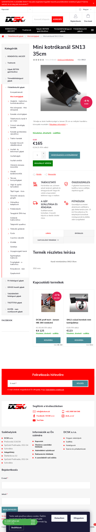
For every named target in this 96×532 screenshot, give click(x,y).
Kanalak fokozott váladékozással (16, 144)
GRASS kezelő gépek (16, 287)
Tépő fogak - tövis (17, 191)
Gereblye (13, 247)
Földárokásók (15, 209)
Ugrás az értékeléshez (66, 60)
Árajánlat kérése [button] (42, 163)
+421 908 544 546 (73, 411)
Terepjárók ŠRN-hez (18, 213)
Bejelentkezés (9, 510)
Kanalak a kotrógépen (18, 114)
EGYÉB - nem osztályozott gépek (15, 310)
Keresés (57, 19)
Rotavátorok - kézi (17, 269)
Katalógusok (71, 445)
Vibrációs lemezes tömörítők (17, 166)
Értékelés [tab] (79, 233)
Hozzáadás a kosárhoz (64, 155)
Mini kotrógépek (16, 96)
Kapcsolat (5, 9)
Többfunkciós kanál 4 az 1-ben (18, 120)
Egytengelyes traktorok (15, 257)
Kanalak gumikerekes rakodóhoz (18, 133)
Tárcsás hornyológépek (16, 179)
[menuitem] (11, 30)
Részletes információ (57, 124)
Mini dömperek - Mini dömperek (18, 109)
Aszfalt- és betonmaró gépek (17, 150)
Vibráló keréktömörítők (16, 172)
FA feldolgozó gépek (16, 281)
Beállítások (16, 527)
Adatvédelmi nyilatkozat (55, 389)
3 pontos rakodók (17, 238)
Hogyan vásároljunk (73, 438)
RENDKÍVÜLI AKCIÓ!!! (16, 56)
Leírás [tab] (48, 233)
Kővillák (13, 242)
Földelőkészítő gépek (16, 87)
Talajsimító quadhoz (18, 224)
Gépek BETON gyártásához (13, 70)
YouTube (40, 420)
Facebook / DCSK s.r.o (45, 416)
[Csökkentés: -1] (44, 157)
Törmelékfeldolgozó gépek (15, 79)
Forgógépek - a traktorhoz (16, 263)
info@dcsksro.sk (43, 411)
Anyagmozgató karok (18, 251)
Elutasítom (59, 518)
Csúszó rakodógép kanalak (17, 126)
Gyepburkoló (15, 273)
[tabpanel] (48, 318)
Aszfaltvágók (15, 156)
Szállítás (69, 442)
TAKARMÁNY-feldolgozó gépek (14, 295)
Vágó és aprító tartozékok (16, 185)
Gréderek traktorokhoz (15, 219)
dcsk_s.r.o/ (70, 416)
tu (46, 521)
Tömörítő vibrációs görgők (17, 197)
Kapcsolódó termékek (47, 240)
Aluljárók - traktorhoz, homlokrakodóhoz (18, 102)
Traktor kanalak (16, 138)
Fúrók (12, 233)
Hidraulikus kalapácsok (14, 203)
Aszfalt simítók (16, 160)
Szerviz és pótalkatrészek (76, 449)
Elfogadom (79, 518)
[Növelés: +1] (44, 153)
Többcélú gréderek (17, 229)
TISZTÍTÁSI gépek (15, 303)
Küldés (80, 383)
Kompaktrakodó (16, 92)
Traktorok (11, 63)
